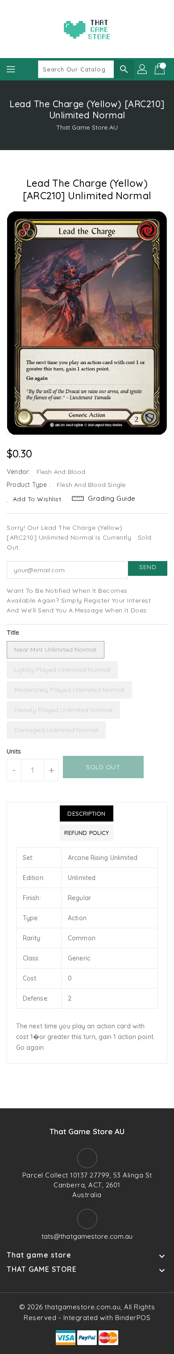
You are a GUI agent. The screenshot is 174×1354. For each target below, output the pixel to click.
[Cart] (161, 69)
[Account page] (143, 69)
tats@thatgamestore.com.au (87, 1236)
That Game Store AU (87, 127)
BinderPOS (133, 1317)
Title (13, 633)
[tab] (86, 813)
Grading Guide (112, 498)
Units (14, 751)
